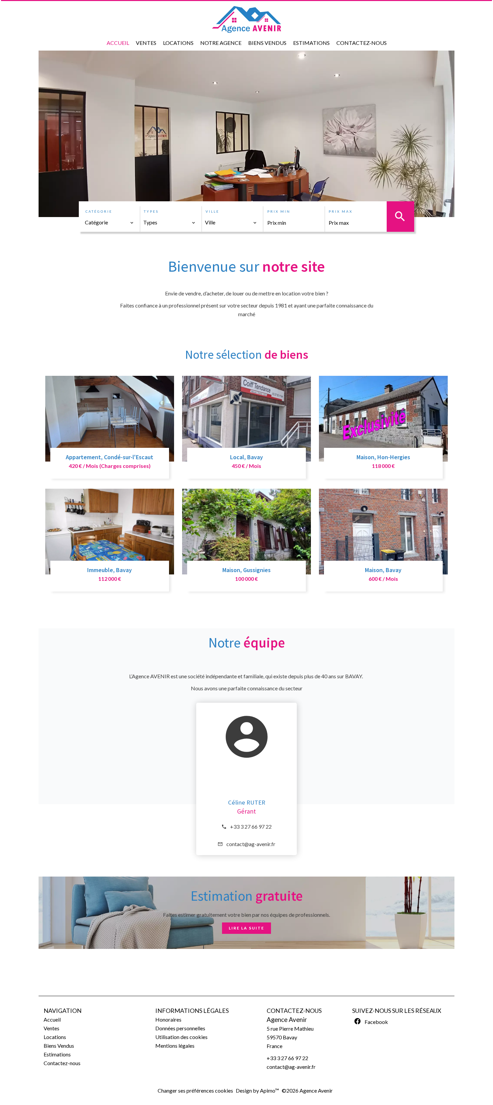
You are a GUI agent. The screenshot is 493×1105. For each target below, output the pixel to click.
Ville (212, 211)
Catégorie (99, 211)
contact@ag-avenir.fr (250, 844)
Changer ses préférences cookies (195, 1090)
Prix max (340, 211)
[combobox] (109, 222)
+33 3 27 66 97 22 (251, 826)
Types (151, 211)
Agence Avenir (287, 1019)
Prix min (278, 211)
